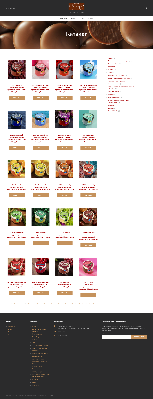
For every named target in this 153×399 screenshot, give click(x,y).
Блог (82, 18)
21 (75, 304)
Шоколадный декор (115, 97)
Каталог (73, 18)
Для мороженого (114, 84)
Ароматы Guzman (114, 91)
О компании (63, 18)
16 (58, 304)
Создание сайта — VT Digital (45, 395)
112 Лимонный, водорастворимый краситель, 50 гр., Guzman (40, 187)
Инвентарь (112, 105)
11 (40, 304)
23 (82, 304)
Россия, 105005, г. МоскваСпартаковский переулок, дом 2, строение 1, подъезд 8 (74, 327)
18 (65, 304)
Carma (111, 58)
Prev (8, 304)
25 (89, 304)
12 (44, 304)
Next (97, 304)
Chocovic (112, 94)
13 (47, 304)
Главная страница (72, 45)
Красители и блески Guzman (117, 75)
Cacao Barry (113, 66)
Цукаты (111, 108)
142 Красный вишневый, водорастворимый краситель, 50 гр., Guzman (40, 284)
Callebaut (112, 69)
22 (79, 304)
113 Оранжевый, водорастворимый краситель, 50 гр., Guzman (64, 187)
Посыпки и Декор (114, 64)
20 (72, 304)
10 (37, 304)
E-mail (103, 333)
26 (93, 304)
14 (51, 304)
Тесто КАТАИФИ (114, 111)
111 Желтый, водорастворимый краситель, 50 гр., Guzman (16, 187)
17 (61, 304)
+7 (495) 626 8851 (63, 335)
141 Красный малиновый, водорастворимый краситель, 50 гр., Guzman (16, 284)
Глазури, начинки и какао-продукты (120, 61)
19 (68, 304)
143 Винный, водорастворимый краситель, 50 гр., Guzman (64, 284)
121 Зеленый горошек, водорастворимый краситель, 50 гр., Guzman (16, 235)
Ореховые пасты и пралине (117, 81)
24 (86, 304)
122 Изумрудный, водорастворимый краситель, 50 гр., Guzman (40, 235)
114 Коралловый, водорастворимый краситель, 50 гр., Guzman (88, 187)
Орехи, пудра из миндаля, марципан (120, 78)
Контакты (91, 18)
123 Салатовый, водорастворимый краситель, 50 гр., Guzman (64, 235)
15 (54, 304)
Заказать (16, 97)
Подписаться (139, 337)
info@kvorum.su (62, 331)
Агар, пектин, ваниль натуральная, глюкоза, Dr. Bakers (39, 361)
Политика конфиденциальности (27, 395)
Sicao (111, 72)
